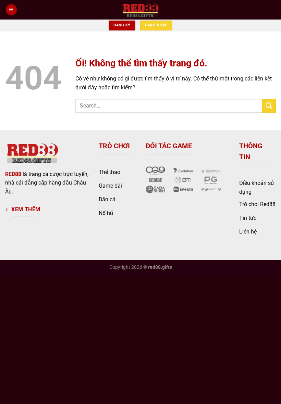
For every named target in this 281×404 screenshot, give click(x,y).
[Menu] (11, 9)
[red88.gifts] (140, 9)
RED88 (13, 174)
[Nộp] (269, 105)
